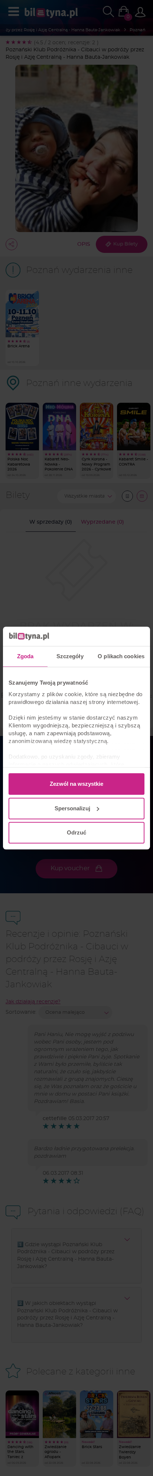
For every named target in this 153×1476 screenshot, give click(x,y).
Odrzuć (76, 832)
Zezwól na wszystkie (76, 784)
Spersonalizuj (72, 808)
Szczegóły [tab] (70, 656)
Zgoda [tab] (25, 656)
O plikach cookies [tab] (121, 656)
